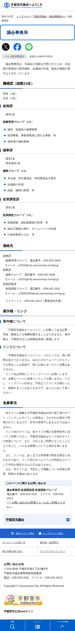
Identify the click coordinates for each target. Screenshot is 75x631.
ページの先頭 (62, 622)
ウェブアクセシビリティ (52, 551)
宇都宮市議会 (40, 16)
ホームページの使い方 (13, 542)
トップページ (23, 16)
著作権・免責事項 (49, 542)
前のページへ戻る (25, 533)
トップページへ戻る (52, 533)
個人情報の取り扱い (12, 551)
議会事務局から (57, 16)
